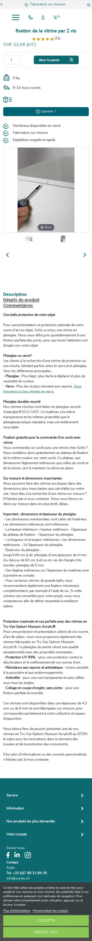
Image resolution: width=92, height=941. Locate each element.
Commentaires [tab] (18, 305)
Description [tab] (15, 294)
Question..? (48, 111)
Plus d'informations (16, 910)
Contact (12, 862)
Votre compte (16, 834)
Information (15, 808)
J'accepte (46, 920)
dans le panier (56, 60)
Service (12, 795)
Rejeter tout (46, 932)
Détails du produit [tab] (21, 300)
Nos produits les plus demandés (30, 821)
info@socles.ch (18, 878)
